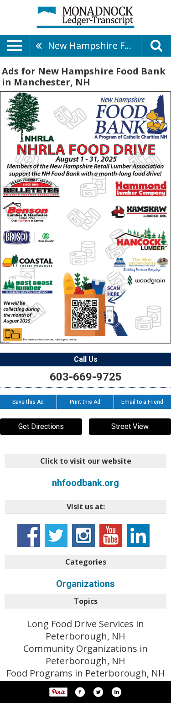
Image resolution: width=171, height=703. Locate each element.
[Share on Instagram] (116, 692)
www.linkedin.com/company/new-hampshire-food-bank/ (138, 535)
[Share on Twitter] (98, 692)
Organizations (85, 583)
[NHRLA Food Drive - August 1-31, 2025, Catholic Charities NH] (85, 217)
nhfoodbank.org (85, 482)
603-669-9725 (86, 376)
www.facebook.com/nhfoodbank (28, 535)
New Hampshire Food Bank (94, 45)
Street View (130, 426)
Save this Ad (28, 402)
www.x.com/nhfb (56, 535)
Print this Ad (85, 402)
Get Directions (41, 426)
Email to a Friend (142, 402)
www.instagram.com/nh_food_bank (83, 535)
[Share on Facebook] (80, 692)
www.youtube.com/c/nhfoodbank (110, 535)
